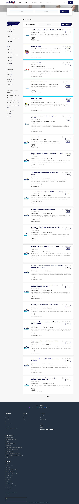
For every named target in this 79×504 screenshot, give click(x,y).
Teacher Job (8, 463)
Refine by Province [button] (11, 60)
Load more (48, 396)
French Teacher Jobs (9, 475)
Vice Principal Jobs (9, 481)
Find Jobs (64, 11)
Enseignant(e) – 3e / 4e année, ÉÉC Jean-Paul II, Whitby (45, 341)
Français (41, 427)
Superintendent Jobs (9, 483)
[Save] (62, 30)
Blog (6, 421)
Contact (7, 417)
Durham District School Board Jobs (12, 449)
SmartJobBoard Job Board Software (44, 502)
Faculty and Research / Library (13, 22)
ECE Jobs (7, 441)
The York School (8, 457)
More (8, 46)
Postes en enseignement (37, 137)
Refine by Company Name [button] (12, 90)
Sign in (65, 2)
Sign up (70, 2)
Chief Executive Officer (37, 62)
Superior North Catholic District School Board (14, 455)
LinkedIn (40, 407)
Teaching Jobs (8, 445)
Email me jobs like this (30, 24)
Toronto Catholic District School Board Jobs (14, 447)
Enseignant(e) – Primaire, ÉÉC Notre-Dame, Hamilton (44, 304)
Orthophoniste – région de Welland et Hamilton (43, 209)
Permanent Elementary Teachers (39, 82)
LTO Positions (8, 467)
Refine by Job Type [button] (11, 49)
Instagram (33, 407)
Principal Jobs (8, 479)
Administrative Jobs (9, 437)
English (41, 425)
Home (7, 415)
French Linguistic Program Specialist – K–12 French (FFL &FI (46, 29)
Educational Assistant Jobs (11, 443)
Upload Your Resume (44, 419)
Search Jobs (42, 415)
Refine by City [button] (10, 69)
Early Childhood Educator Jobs (11, 469)
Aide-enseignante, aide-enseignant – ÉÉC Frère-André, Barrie (46, 191)
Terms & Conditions (9, 423)
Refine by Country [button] (10, 111)
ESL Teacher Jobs (9, 477)
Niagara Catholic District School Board (13, 453)
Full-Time (9, 25)
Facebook (48, 407)
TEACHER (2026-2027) (36, 98)
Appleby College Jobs (9, 451)
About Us (7, 419)
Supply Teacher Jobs (9, 465)
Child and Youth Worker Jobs (11, 439)
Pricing (24, 419)
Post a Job (25, 415)
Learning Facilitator (36, 46)
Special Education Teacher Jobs (11, 473)
